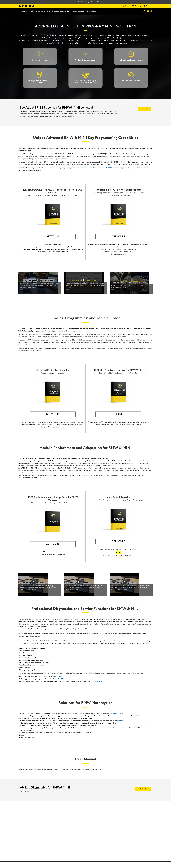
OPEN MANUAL (143, 789)
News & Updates (78, 11)
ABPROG (43, 679)
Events (127, 6)
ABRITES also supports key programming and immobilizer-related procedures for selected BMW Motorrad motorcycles (84, 168)
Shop (49, 11)
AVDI (32, 11)
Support (63, 11)
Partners (149, 6)
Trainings (138, 6)
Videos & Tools (90, 11)
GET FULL (118, 414)
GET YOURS (52, 236)
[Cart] (148, 11)
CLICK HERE (144, 109)
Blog (68, 11)
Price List (55, 11)
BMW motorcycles (116, 713)
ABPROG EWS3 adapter (61, 679)
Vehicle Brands (40, 11)
